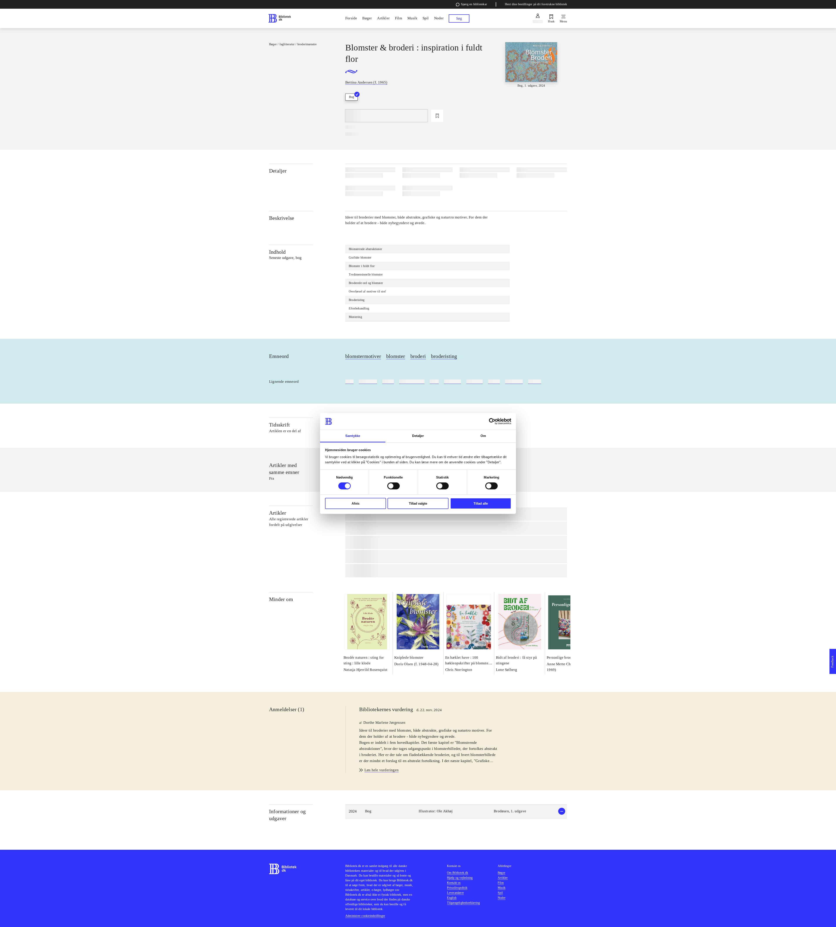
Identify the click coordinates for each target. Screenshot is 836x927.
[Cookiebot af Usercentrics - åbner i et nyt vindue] (492, 421)
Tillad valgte (418, 503)
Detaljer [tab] (418, 436)
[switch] (393, 485)
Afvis (355, 503)
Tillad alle (481, 503)
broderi (418, 356)
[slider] (531, 74)
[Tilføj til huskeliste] (437, 116)
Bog (351, 97)
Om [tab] (483, 436)
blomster (395, 356)
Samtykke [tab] (352, 436)
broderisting (444, 356)
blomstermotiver (363, 356)
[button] (456, 811)
